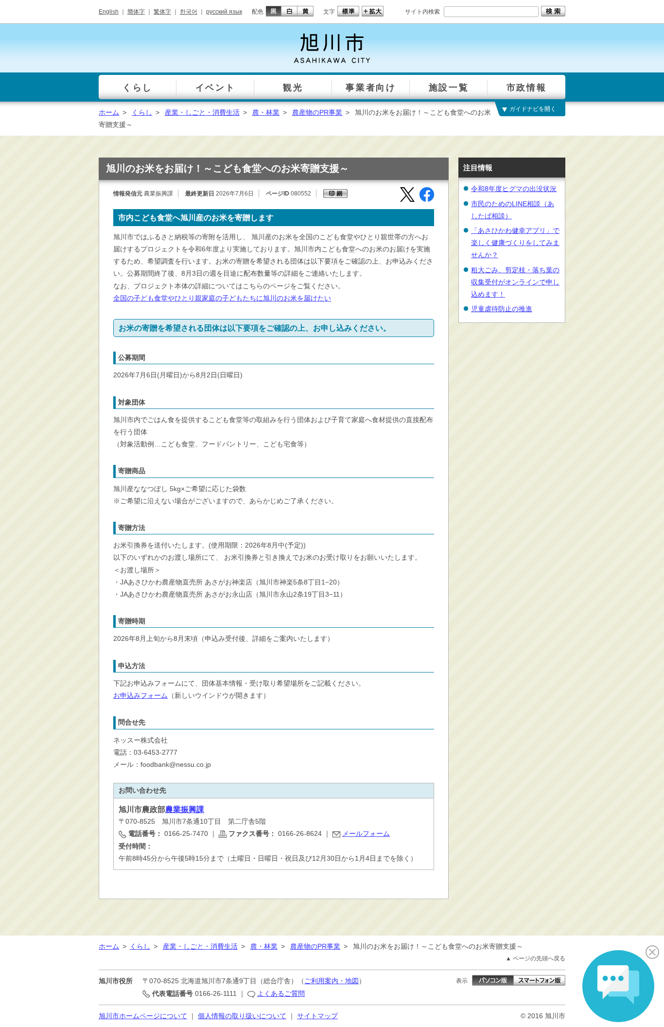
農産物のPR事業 (317, 112)
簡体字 (136, 11)
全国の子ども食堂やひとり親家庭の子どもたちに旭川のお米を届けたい (222, 298)
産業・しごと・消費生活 (202, 112)
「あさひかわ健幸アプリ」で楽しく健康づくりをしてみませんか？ (515, 243)
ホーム (109, 112)
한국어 (188, 11)
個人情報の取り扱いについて (242, 1016)
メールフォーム (366, 833)
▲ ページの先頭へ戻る (535, 958)
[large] (371, 11)
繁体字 (162, 11)
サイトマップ (317, 1016)
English (109, 11)
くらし (142, 112)
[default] (347, 11)
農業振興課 (184, 809)
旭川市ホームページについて (143, 1016)
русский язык (224, 11)
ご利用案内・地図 (331, 981)
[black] (272, 11)
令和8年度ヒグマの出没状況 (514, 189)
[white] (289, 11)
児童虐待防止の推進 (501, 309)
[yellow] (305, 11)
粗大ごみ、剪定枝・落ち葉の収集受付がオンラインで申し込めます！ (515, 282)
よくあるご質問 (281, 993)
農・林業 (266, 112)
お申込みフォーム (140, 695)
